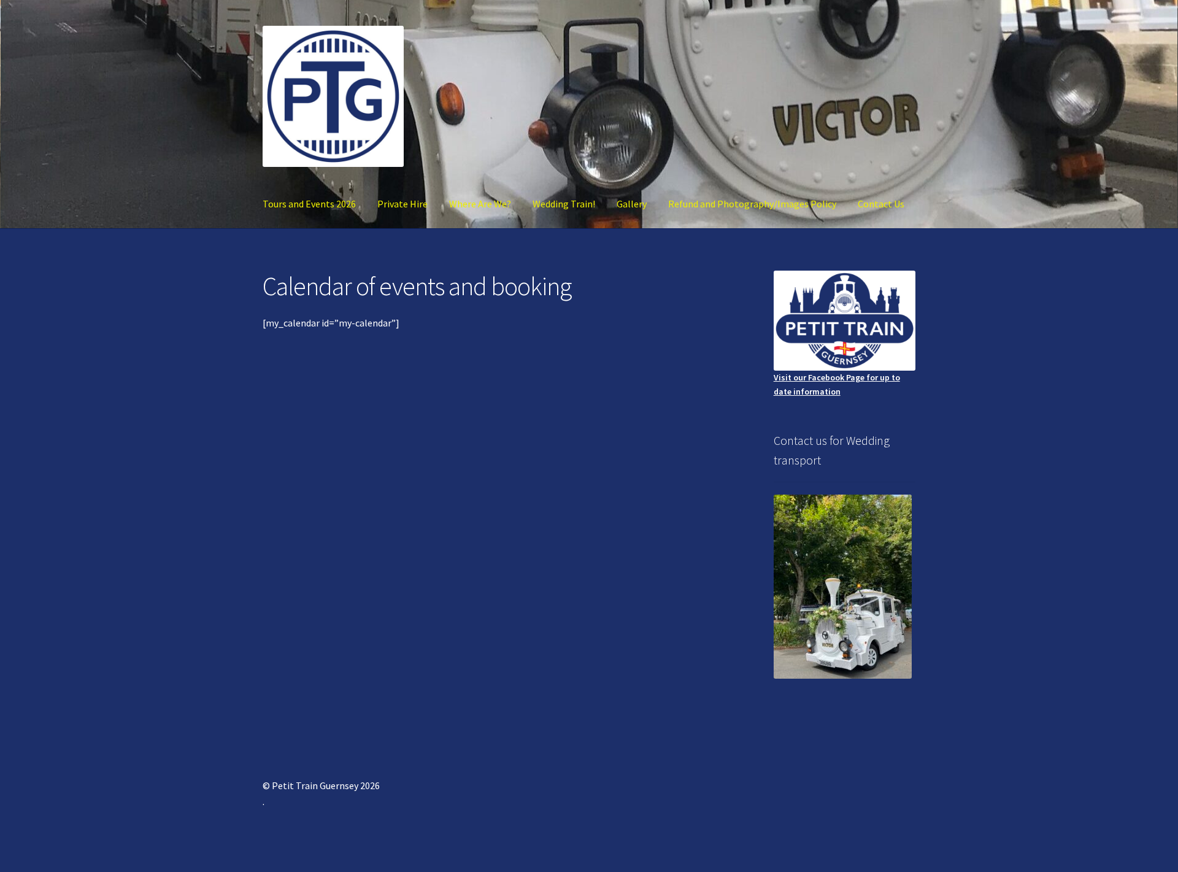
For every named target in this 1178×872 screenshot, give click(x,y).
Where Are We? (480, 204)
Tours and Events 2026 (309, 204)
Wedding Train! (564, 204)
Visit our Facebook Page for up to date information (837, 384)
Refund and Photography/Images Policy (752, 204)
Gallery (632, 204)
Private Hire (402, 204)
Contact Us (881, 204)
